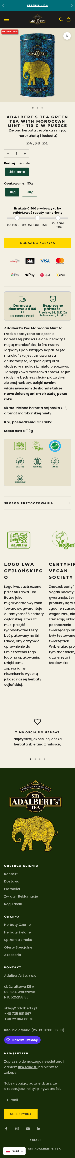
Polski (35, 1140)
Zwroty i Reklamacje (21, 896)
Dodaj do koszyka (37, 243)
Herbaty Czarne (17, 924)
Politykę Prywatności (43, 1088)
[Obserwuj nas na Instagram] (17, 1129)
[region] (37, 735)
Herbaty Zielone (17, 932)
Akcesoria (12, 954)
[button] (14, 1151)
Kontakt (11, 874)
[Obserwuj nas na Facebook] (6, 1129)
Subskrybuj (21, 1114)
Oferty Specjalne (18, 947)
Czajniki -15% (37, 5)
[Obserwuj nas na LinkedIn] (39, 1129)
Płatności (12, 889)
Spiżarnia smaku (18, 939)
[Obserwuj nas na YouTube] (28, 1129)
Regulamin (13, 904)
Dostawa (11, 881)
